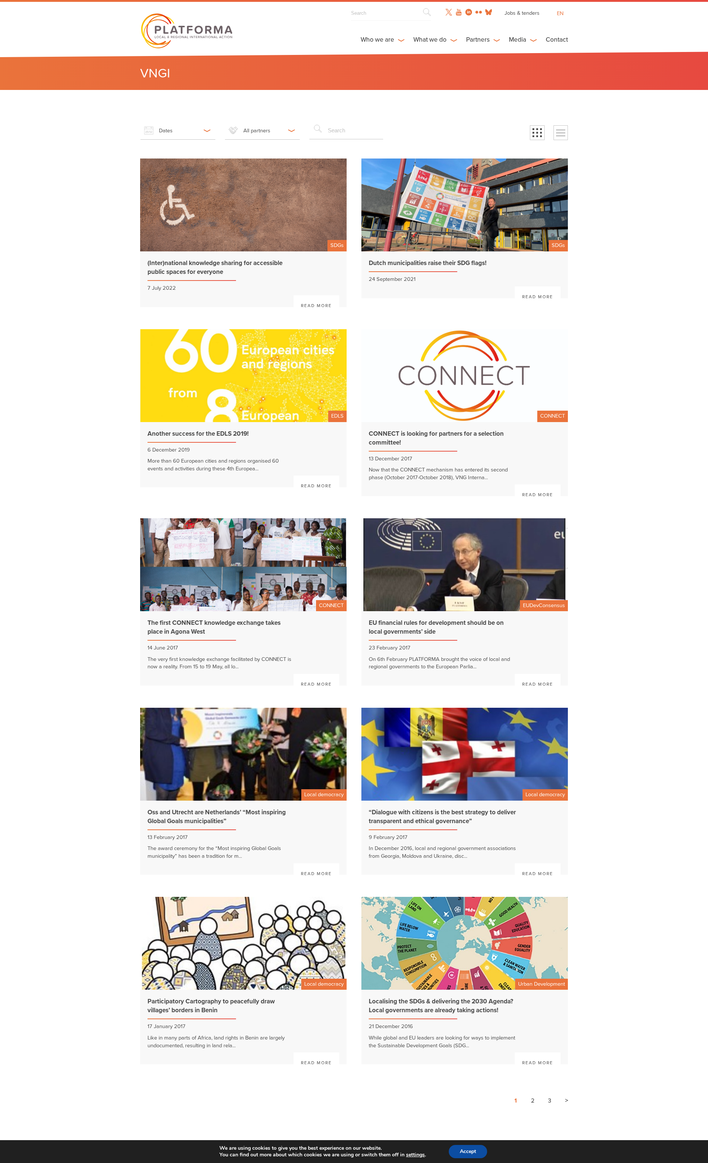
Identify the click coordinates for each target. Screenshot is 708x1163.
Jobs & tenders (521, 13)
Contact (557, 39)
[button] (537, 132)
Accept (468, 1151)
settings (415, 1155)
